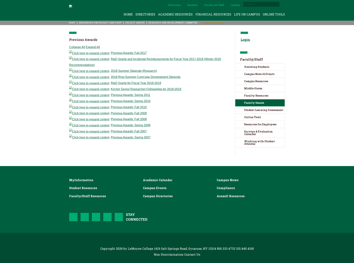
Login (245, 40)
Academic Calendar (157, 180)
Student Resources (83, 188)
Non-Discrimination (168, 254)
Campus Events (154, 188)
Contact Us (192, 254)
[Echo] (74, 10)
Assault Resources (231, 196)
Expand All (93, 47)
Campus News (228, 180)
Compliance (226, 188)
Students (192, 5)
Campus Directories (158, 196)
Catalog (235, 5)
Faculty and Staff (214, 5)
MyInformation (81, 180)
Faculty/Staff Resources (87, 196)
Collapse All (77, 47)
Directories (174, 5)
